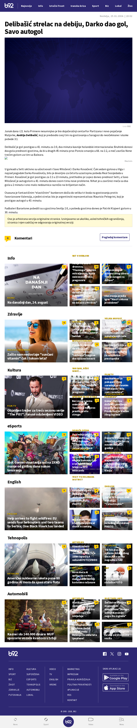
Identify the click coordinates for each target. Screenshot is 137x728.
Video (52, 669)
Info (11, 669)
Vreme (53, 684)
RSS (69, 694)
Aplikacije (73, 689)
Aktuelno (78, 321)
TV (50, 674)
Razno (11, 297)
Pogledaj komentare (115, 237)
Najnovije (26, 5)
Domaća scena (80, 430)
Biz (10, 679)
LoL (9, 457)
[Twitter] (112, 654)
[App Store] (115, 688)
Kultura (31, 669)
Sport (12, 674)
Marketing (73, 669)
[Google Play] (115, 677)
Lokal (30, 694)
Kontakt (72, 700)
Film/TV (11, 405)
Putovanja (15, 694)
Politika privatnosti (79, 684)
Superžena (33, 674)
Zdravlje (14, 689)
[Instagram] (119, 654)
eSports (31, 679)
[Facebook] (104, 654)
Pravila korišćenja (78, 679)
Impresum (72, 674)
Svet (107, 265)
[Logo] (9, 6)
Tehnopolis (33, 684)
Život (12, 684)
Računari (77, 568)
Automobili (33, 689)
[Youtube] (126, 654)
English (12, 513)
